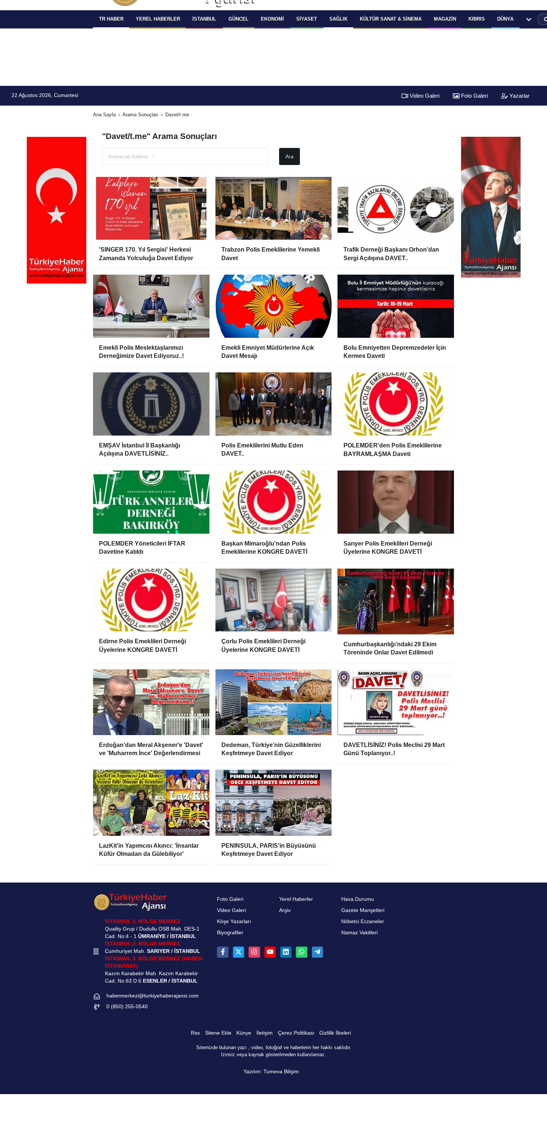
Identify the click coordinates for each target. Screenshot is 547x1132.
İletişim (264, 1033)
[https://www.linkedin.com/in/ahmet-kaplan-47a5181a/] (285, 952)
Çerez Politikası (296, 1033)
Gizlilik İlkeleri (335, 1033)
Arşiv (285, 910)
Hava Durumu (357, 899)
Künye (243, 1033)
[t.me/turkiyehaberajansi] (317, 952)
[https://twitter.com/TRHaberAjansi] (238, 952)
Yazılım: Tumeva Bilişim (271, 1071)
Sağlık (338, 19)
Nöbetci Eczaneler (362, 921)
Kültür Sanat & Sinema (391, 19)
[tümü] (529, 19)
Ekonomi (272, 19)
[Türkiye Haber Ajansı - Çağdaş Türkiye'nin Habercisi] (130, 902)
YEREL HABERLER (158, 19)
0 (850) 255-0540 (127, 1006)
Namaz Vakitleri (359, 932)
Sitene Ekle (218, 1033)
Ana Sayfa (104, 114)
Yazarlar (519, 96)
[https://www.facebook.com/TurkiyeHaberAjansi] (222, 952)
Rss (195, 1033)
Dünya (505, 19)
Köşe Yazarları (234, 921)
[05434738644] (301, 952)
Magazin (445, 19)
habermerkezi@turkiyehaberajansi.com (152, 996)
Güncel (238, 19)
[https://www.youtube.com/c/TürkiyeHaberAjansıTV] (270, 952)
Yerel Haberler (296, 899)
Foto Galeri (474, 96)
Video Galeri (423, 96)
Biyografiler (230, 932)
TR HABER (111, 19)
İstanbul (204, 19)
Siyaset (306, 19)
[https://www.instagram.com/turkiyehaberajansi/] (254, 952)
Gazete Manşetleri (362, 910)
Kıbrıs (476, 19)
